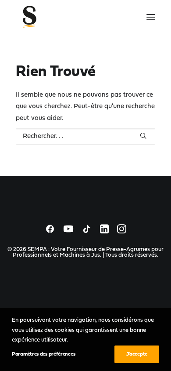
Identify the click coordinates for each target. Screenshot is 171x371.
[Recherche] (85, 136)
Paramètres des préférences (43, 354)
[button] (151, 17)
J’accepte (136, 354)
